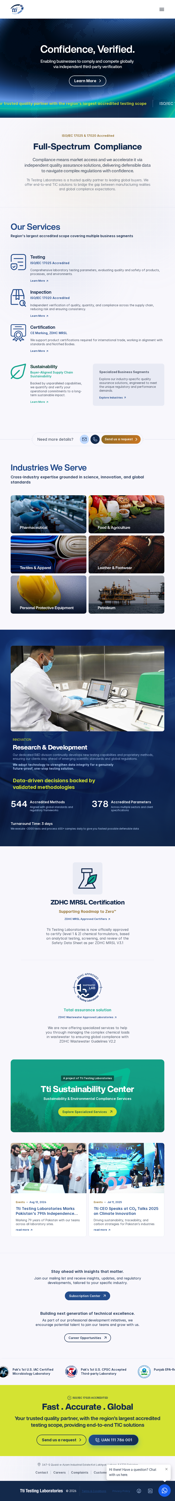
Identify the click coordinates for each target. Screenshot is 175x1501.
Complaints (79, 1472)
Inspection (40, 292)
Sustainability (43, 366)
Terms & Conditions (94, 1491)
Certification (42, 327)
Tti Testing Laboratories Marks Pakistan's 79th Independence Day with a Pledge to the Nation (46, 1213)
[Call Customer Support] (95, 439)
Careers (59, 1472)
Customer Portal (106, 1472)
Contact (41, 1472)
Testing (37, 257)
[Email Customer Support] (84, 439)
